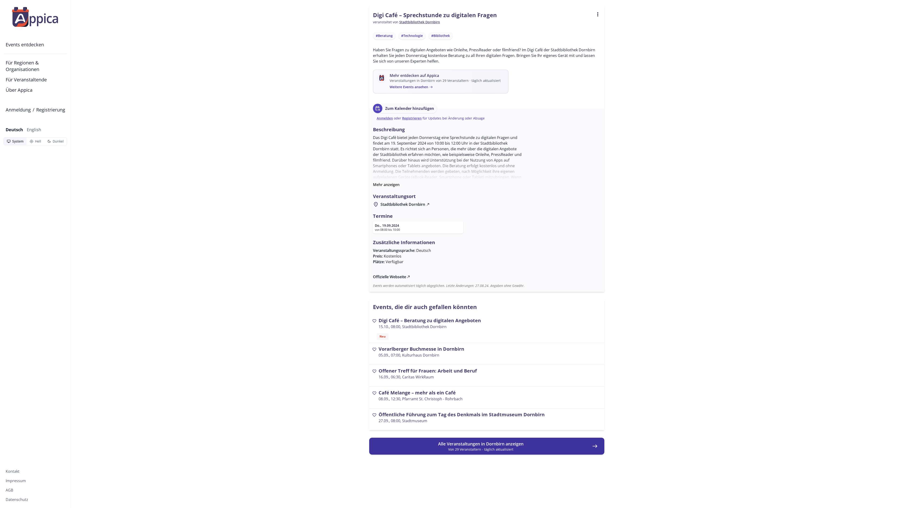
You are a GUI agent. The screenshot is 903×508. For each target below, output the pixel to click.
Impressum (16, 480)
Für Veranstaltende (26, 79)
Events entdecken (25, 44)
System (15, 141)
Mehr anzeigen (386, 184)
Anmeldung (18, 110)
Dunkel (55, 141)
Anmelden (385, 118)
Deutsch (14, 129)
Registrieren (412, 118)
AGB (9, 490)
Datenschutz (17, 499)
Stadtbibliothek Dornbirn (419, 22)
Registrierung (50, 110)
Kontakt (13, 471)
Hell (35, 141)
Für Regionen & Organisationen (22, 66)
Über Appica (19, 90)
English (34, 129)
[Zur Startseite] (35, 17)
